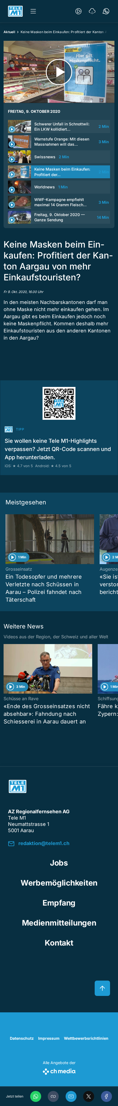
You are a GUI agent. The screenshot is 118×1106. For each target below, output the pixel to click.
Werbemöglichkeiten (59, 882)
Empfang (59, 902)
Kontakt (59, 942)
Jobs (59, 862)
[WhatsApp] (35, 1096)
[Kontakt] (106, 11)
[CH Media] (59, 1070)
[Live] (78, 11)
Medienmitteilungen (59, 922)
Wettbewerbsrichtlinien (86, 1038)
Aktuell (9, 32)
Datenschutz (22, 1038)
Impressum (49, 1038)
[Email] (71, 1096)
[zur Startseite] (15, 11)
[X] (88, 1096)
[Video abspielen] (59, 72)
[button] (53, 1096)
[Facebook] (106, 1096)
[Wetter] (92, 11)
